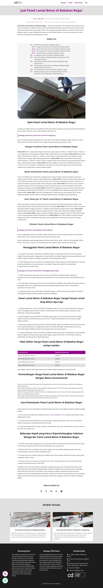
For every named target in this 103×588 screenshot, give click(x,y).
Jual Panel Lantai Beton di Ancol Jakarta (38, 230)
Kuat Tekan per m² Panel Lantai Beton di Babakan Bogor (53, 51)
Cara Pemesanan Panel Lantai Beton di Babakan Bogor (50, 69)
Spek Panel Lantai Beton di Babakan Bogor (47, 45)
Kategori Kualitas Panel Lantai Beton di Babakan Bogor (52, 47)
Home (34, 19)
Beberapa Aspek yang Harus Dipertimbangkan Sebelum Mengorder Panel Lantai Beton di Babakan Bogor (51, 73)
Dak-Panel (41, 19)
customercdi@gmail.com (56, 415)
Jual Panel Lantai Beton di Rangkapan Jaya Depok (42, 271)
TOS (86, 3)
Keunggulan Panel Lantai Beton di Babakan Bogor (49, 55)
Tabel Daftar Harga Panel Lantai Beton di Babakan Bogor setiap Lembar (51, 62)
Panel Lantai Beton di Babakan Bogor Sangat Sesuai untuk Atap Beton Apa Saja (51, 58)
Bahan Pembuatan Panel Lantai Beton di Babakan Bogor (53, 49)
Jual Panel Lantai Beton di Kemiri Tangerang (40, 135)
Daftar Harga (79, 3)
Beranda (63, 3)
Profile (70, 3)
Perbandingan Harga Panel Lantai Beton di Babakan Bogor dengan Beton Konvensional (51, 66)
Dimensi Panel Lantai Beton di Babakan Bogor (50, 53)
